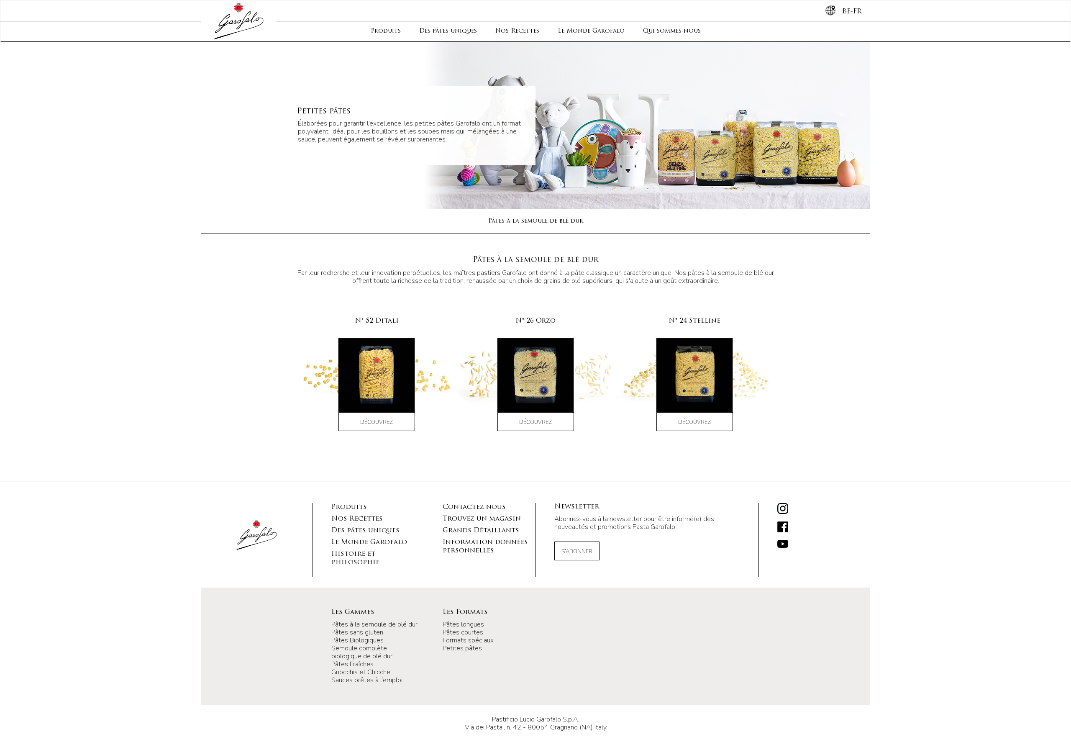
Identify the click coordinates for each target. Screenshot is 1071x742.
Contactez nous (474, 507)
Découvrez (376, 422)
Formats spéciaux (468, 640)
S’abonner (576, 551)
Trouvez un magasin (482, 519)
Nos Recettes (517, 31)
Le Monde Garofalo (591, 31)
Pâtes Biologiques (357, 640)
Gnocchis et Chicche (360, 672)
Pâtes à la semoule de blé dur (535, 221)
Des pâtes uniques (448, 31)
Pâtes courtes (463, 632)
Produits (386, 31)
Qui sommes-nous (672, 31)
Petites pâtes (462, 648)
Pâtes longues (463, 624)
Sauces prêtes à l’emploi (366, 680)
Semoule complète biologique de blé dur (361, 652)
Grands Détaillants (481, 530)
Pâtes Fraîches (352, 664)
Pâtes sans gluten (357, 632)
